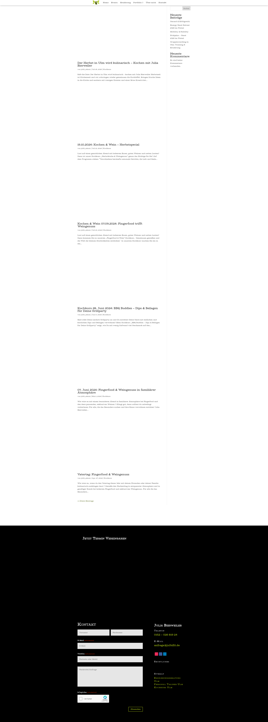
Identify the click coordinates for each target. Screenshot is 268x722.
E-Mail (85, 640)
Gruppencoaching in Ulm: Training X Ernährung (179, 45)
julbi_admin (86, 69)
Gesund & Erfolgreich (180, 21)
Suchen (186, 8)
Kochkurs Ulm (163, 687)
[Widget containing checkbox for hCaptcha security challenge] (93, 699)
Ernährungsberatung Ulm (167, 679)
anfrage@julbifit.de (167, 645)
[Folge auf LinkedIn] (164, 654)
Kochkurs (107, 69)
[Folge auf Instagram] (156, 654)
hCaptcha (87, 692)
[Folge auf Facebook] (160, 654)
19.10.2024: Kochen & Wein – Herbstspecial (108, 144)
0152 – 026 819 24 (165, 635)
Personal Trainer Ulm (168, 684)
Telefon (86, 653)
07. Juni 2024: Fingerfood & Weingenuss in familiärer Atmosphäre (116, 391)
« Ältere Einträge (85, 501)
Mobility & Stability (179, 31)
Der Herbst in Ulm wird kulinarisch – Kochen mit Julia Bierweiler (117, 64)
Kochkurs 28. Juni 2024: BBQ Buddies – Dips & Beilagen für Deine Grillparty (117, 309)
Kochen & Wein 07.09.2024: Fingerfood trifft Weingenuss (109, 225)
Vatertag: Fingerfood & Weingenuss (103, 474)
